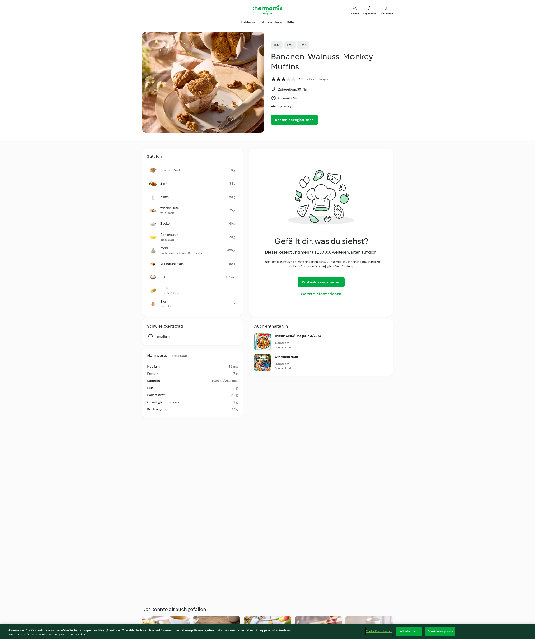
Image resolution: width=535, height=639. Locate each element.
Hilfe (290, 22)
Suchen (354, 13)
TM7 (276, 45)
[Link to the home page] (267, 10)
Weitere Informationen (321, 294)
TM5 (303, 45)
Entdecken (249, 22)
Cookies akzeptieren (440, 631)
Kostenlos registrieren (294, 119)
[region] (267, 631)
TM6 (290, 45)
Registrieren (370, 13)
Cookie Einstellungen (379, 631)
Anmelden (387, 13)
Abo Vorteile (272, 22)
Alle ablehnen (408, 631)
